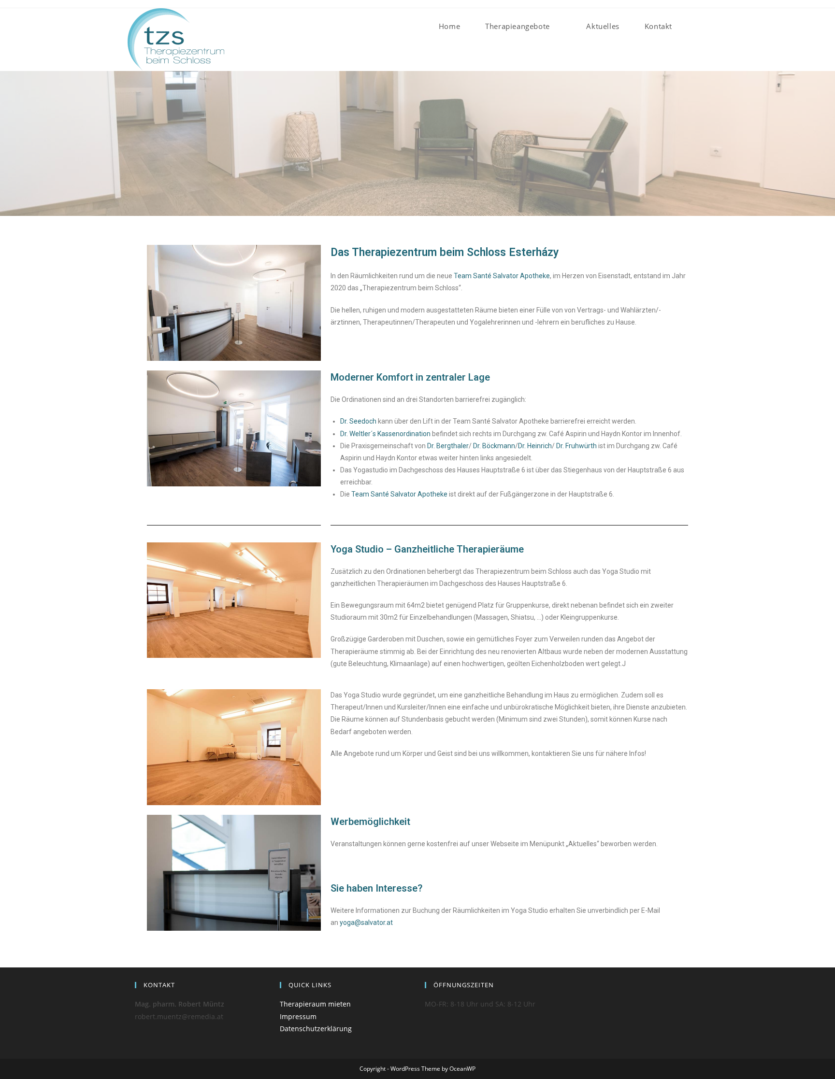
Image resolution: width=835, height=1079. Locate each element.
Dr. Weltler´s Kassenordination (385, 434)
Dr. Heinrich (535, 446)
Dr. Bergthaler (448, 446)
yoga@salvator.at (366, 922)
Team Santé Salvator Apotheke (502, 276)
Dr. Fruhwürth (576, 446)
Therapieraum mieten (315, 1003)
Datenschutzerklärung (316, 1028)
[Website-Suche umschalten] (700, 26)
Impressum (298, 1016)
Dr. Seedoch (358, 421)
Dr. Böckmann (494, 446)
